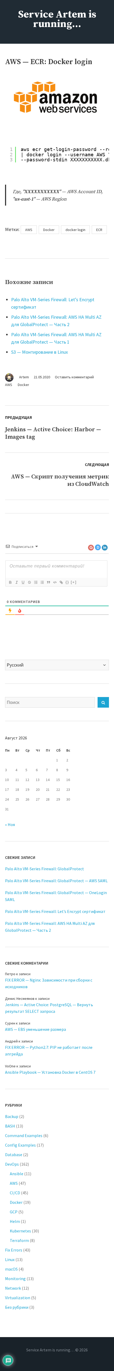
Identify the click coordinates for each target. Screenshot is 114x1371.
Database (13, 1154)
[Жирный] (10, 582)
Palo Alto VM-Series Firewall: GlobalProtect (44, 868)
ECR (99, 229)
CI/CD (15, 1192)
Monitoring (15, 1278)
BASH (10, 1126)
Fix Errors (13, 1250)
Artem (24, 377)
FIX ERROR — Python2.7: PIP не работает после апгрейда (49, 1051)
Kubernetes (20, 1231)
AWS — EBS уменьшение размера (35, 1029)
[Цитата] (48, 582)
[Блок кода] (54, 582)
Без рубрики (16, 1307)
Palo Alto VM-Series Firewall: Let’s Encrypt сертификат (55, 911)
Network (13, 1288)
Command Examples (23, 1135)
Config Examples (20, 1145)
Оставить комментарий (74, 377)
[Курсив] (16, 582)
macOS (11, 1269)
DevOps (12, 1164)
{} (67, 582)
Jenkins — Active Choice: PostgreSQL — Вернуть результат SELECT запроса (49, 1008)
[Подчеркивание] (23, 582)
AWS (8, 384)
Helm (15, 1221)
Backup (11, 1116)
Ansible (16, 1173)
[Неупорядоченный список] (42, 582)
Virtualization (17, 1297)
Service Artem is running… (57, 19)
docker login (75, 229)
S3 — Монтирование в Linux (39, 352)
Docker (23, 384)
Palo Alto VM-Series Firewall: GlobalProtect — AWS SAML (56, 880)
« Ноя (10, 824)
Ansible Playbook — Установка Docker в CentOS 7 (50, 1072)
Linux (10, 1259)
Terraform (19, 1240)
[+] (74, 582)
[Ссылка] (61, 582)
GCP (13, 1211)
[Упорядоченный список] (35, 582)
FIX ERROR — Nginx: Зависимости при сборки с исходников (48, 983)
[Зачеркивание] (29, 582)
